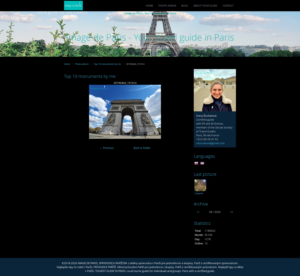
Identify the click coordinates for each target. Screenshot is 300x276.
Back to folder (142, 148)
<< (198, 212)
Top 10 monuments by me (107, 63)
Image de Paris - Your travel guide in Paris (150, 13)
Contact (228, 5)
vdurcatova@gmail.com (210, 143)
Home (149, 5)
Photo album (167, 5)
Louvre (199, 193)
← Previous (107, 148)
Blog (184, 5)
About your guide (205, 5)
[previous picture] (69, 112)
